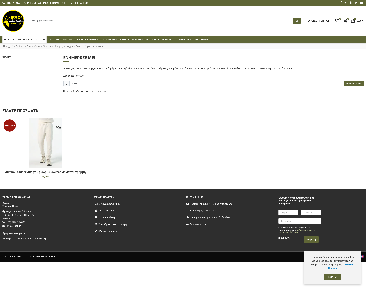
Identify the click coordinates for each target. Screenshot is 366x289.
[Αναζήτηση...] (297, 21)
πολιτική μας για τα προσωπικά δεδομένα (296, 231)
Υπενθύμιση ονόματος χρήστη (114, 224)
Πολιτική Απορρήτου (201, 224)
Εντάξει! (332, 277)
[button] (337, 20)
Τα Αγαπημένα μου (108, 217)
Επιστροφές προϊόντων (203, 210)
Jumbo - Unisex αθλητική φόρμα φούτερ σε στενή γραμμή (45, 172)
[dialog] (332, 267)
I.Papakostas (52, 256)
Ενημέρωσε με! (353, 83)
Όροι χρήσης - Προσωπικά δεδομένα (210, 217)
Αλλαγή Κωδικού (107, 231)
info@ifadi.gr (14, 225)
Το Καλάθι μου (106, 210)
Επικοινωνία (13, 3)
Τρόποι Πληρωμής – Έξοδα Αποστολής (211, 203)
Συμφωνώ (285, 238)
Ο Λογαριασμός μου (109, 203)
